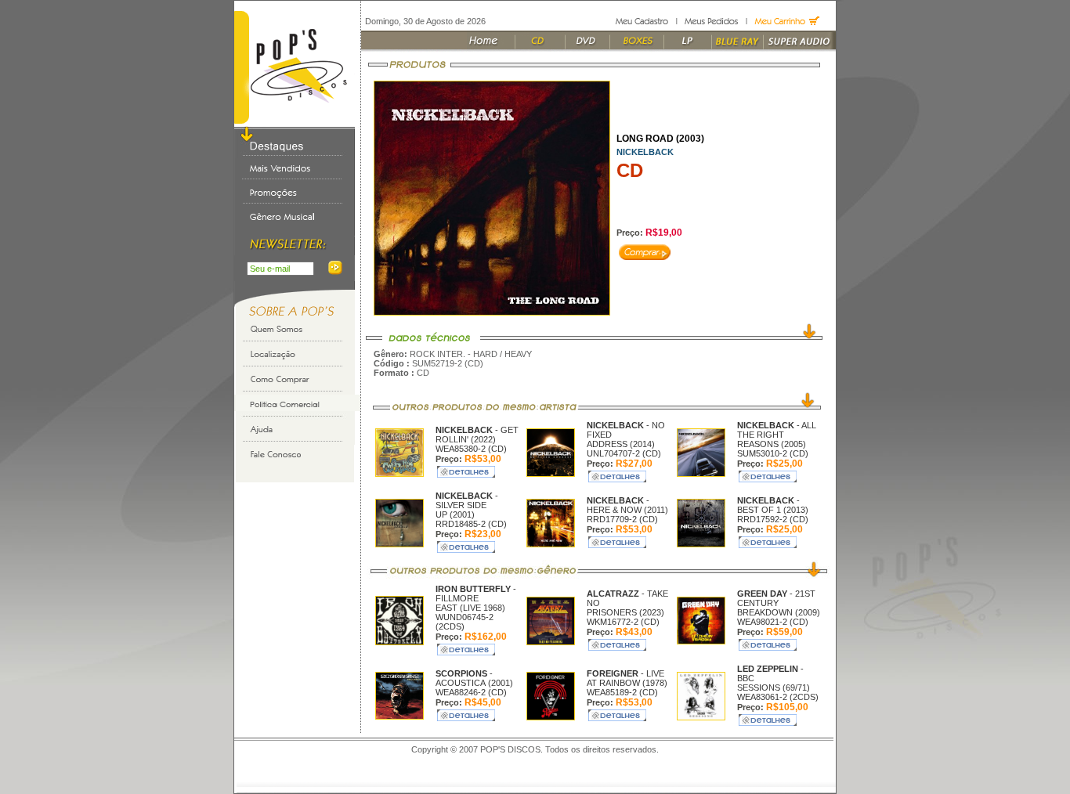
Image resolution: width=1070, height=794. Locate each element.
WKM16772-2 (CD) (623, 621)
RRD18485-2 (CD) (471, 524)
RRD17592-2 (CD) (772, 519)
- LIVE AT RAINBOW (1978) (627, 678)
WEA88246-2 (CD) (471, 692)
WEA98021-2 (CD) (772, 621)
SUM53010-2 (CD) (772, 453)
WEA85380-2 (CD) (471, 448)
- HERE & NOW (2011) (627, 505)
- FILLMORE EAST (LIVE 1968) (476, 598)
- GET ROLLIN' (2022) (477, 434)
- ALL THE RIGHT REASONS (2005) (776, 434)
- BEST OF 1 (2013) (772, 505)
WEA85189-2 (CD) (622, 692)
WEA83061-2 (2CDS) (778, 697)
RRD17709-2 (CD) (622, 519)
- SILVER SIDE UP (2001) (467, 505)
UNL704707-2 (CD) (624, 453)
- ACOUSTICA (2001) (474, 678)
